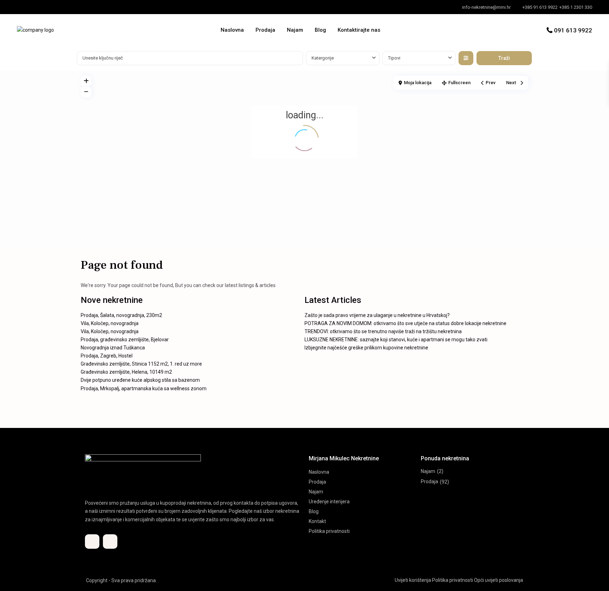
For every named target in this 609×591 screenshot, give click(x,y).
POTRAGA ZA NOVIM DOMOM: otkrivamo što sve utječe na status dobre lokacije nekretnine (405, 323)
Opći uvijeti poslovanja (498, 580)
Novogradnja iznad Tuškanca (113, 347)
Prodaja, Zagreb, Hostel (107, 356)
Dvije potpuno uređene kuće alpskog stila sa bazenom (140, 380)
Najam (295, 30)
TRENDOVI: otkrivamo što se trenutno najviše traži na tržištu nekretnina (383, 331)
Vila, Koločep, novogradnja (110, 323)
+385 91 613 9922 (540, 7)
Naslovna (232, 30)
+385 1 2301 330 (575, 7)
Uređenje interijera (329, 501)
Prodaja (265, 30)
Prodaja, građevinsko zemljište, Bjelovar (125, 339)
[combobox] (343, 58)
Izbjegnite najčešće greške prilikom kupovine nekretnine (366, 347)
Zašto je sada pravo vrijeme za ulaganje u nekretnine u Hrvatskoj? (377, 315)
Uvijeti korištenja (413, 580)
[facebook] (24, 7)
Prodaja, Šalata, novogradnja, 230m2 (121, 315)
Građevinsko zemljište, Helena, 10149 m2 (126, 372)
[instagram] (38, 7)
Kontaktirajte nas (359, 30)
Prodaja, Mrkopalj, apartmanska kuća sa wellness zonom (144, 388)
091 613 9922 (573, 30)
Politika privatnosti (329, 531)
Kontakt (317, 521)
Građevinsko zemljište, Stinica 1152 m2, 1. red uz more (141, 364)
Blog (320, 30)
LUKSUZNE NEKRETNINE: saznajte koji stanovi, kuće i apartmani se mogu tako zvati (395, 339)
